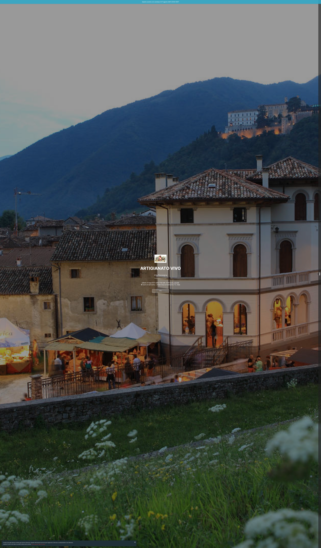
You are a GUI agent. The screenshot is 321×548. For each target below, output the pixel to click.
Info (160, 290)
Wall (319, 274)
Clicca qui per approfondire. (38, 544)
